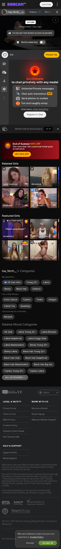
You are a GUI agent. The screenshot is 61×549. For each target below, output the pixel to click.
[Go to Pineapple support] (5, 511)
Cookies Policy (10, 425)
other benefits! (40, 109)
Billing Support (10, 458)
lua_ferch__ (9, 271)
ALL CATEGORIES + (15, 377)
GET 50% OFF (22, 154)
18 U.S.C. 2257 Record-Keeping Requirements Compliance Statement (29, 522)
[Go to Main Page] (19, 4)
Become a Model (39, 408)
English (46, 392)
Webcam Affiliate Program (44, 420)
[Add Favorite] (5, 55)
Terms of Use (9, 414)
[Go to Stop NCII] (21, 511)
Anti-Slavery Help (11, 437)
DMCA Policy (9, 420)
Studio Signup (38, 414)
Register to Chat (35, 114)
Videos (35, 12)
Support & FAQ (10, 452)
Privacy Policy (9, 408)
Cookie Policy (36, 537)
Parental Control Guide (13, 431)
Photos (50, 12)
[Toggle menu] (3, 4)
